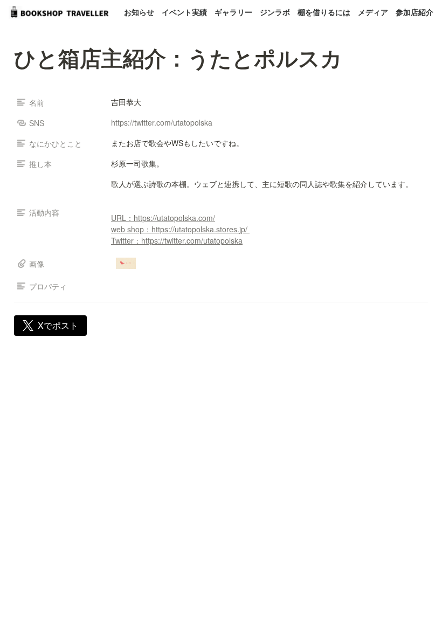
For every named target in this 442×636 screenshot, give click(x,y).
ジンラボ (275, 11)
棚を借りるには (324, 11)
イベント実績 (184, 11)
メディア (373, 11)
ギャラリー (233, 11)
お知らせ (139, 11)
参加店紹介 (414, 11)
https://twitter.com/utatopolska (161, 122)
